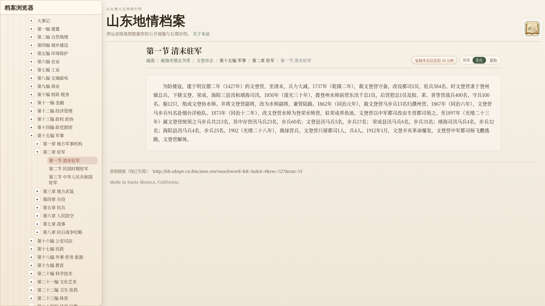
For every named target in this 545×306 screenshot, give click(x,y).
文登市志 (204, 60)
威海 (150, 60)
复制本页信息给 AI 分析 (434, 60)
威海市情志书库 (175, 60)
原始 (493, 60)
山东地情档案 (146, 20)
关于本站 (201, 34)
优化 (479, 60)
